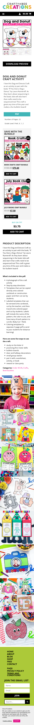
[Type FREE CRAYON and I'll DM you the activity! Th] (17, 527)
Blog (10, 656)
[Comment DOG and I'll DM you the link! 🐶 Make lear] (17, 392)
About (10, 654)
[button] (3, 13)
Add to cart (17, 231)
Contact (12, 664)
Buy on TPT (17, 222)
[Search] (27, 702)
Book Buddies (8, 370)
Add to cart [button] (11, 174)
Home (10, 651)
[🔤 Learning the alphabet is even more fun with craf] (17, 595)
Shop (10, 659)
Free (9, 661)
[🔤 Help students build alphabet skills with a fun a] (17, 494)
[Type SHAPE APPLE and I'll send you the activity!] (17, 460)
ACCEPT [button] (16, 721)
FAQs (10, 668)
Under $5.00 (17, 368)
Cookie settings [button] (7, 721)
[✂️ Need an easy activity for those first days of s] (17, 629)
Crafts (25, 368)
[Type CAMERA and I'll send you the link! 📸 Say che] (17, 561)
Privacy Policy (15, 671)
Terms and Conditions (13, 674)
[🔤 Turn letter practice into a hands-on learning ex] (17, 426)
